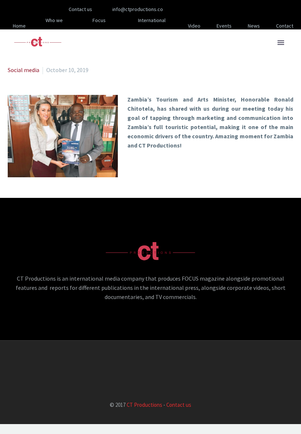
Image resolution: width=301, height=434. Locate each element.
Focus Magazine (96, 26)
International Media (152, 26)
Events (224, 25)
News (254, 25)
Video (194, 25)
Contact (284, 25)
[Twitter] (214, 9)
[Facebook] (192, 9)
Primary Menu (280, 42)
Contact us (178, 404)
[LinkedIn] (203, 9)
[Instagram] (225, 9)
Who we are (54, 26)
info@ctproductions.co (137, 9)
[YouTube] (236, 9)
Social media (23, 70)
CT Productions (144, 404)
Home (19, 25)
